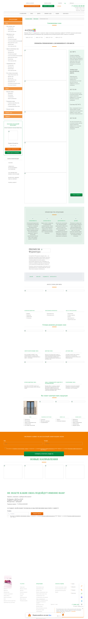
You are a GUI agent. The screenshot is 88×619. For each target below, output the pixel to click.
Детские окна (10, 78)
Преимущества (11, 37)
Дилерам (73, 586)
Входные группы (10, 109)
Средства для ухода (72, 319)
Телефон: (9, 510)
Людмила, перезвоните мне (13, 149)
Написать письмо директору (9, 600)
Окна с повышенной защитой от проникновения (42, 600)
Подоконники (70, 313)
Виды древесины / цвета (12, 42)
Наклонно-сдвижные (12, 104)
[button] (65, 3)
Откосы (69, 316)
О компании (23, 13)
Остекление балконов (12, 85)
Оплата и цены (47, 3)
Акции (57, 13)
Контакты (65, 13)
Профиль (28, 313)
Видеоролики (6, 592)
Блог (5, 599)
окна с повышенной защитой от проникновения (54, 383)
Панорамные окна (11, 81)
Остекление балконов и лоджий (41, 602)
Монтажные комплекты (51, 310)
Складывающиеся (44, 422)
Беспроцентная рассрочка (60, 590)
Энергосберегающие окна (13, 74)
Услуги (60, 3)
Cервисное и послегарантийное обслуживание (12, 168)
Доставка (22, 593)
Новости (5, 588)
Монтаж (21, 590)
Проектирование (23, 597)
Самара (59, 6)
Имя (5, 440)
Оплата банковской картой (60, 588)
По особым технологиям (12, 73)
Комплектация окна (30, 310)
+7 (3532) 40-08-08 (77, 6)
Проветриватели (71, 318)
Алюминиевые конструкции (42, 597)
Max (50, 615)
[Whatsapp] (81, 593)
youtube (52, 610)
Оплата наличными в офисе (61, 587)
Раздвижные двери (11, 101)
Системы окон (11, 27)
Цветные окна (10, 76)
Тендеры (73, 590)
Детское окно (39, 590)
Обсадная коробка (23, 600)
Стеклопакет (29, 318)
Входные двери (10, 91)
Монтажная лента (50, 315)
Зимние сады (47, 13)
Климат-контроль (23, 592)
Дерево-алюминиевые (12, 98)
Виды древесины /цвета (12, 57)
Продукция (36, 18)
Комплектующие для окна (41, 608)
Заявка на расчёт (30, 3)
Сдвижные (43, 419)
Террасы (7, 116)
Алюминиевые (11, 96)
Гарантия (10, 162)
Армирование (29, 316)
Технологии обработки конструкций (15, 40)
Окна (31, 13)
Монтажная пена (50, 313)
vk (52, 607)
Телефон (46, 440)
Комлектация (10, 59)
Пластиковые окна (11, 26)
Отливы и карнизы (71, 315)
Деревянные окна (10, 34)
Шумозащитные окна (12, 79)
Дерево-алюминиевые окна (13, 48)
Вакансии (6, 590)
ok (56, 607)
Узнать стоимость (76, 194)
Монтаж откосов (23, 588)
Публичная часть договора (9, 602)
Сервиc (21, 595)
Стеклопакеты (39, 611)
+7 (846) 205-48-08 (77, 604)
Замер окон (22, 587)
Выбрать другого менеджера (13, 152)
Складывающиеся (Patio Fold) (14, 106)
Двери (38, 13)
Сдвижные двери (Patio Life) (13, 102)
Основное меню (28, 18)
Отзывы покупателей (8, 593)
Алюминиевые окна (11, 63)
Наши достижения (7, 597)
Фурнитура (29, 315)
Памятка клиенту (12, 182)
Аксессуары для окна (12, 31)
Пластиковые (10, 95)
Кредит (56, 592)
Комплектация (11, 29)
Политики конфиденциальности (47, 448)
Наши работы (6, 595)
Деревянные (10, 93)
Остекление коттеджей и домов (14, 83)
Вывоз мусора (23, 599)
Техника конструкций (12, 39)
